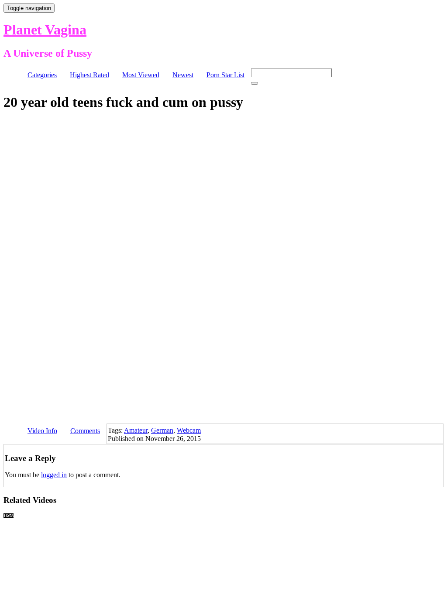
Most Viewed (140, 75)
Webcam (189, 430)
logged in (54, 474)
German (162, 430)
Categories (42, 75)
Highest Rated (89, 75)
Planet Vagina (44, 30)
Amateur (136, 430)
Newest (182, 75)
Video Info (42, 430)
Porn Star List (225, 75)
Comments (85, 430)
